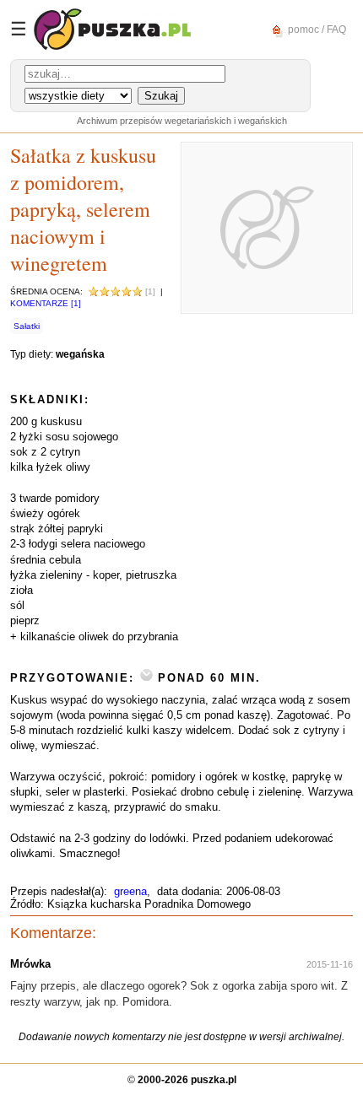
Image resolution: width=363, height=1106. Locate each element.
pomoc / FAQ (315, 29)
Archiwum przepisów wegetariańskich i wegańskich (182, 121)
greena (130, 891)
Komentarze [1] (45, 303)
